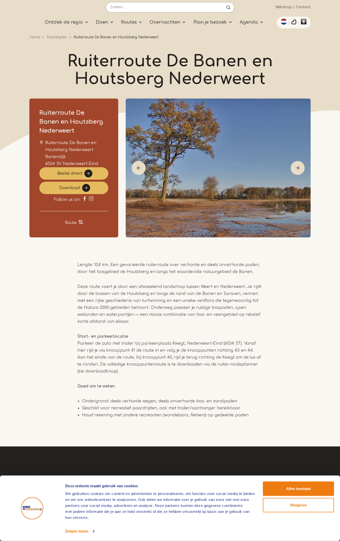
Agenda (249, 22)
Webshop (284, 7)
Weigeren (298, 505)
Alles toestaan (298, 489)
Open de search (228, 7)
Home (34, 37)
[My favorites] (294, 23)
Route (71, 222)
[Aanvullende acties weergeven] (283, 22)
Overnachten (165, 22)
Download (69, 188)
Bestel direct (69, 173)
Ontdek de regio (64, 22)
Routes (129, 22)
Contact (303, 7)
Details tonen (76, 531)
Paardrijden (57, 37)
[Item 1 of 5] (218, 168)
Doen (102, 22)
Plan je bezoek (210, 22)
